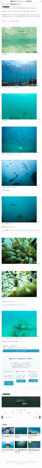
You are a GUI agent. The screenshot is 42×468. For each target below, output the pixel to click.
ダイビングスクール (16, 461)
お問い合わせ (29, 461)
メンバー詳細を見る (33, 380)
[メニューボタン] (1, 1)
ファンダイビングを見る (8, 383)
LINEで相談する (21, 380)
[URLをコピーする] (36, 413)
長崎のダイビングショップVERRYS (21, 1)
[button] (5, 413)
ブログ (34, 461)
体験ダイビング (9, 461)
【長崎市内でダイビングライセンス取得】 (10, 341)
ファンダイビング (23, 461)
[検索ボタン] (40, 1)
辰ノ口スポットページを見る (21, 350)
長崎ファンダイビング (6, 6)
